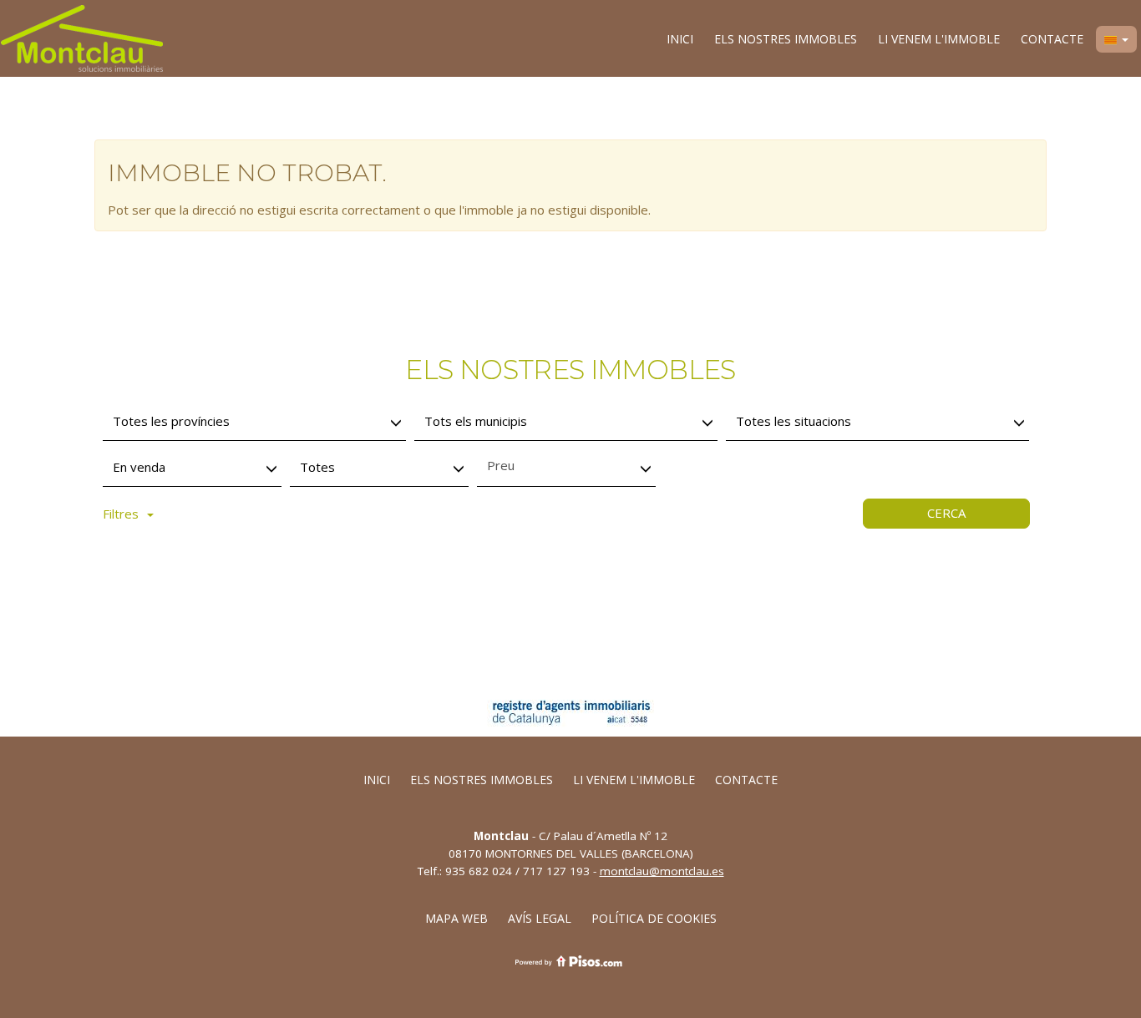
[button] (1116, 39)
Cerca (946, 512)
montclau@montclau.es (662, 871)
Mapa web (456, 918)
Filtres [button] (121, 513)
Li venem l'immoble (939, 39)
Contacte (1052, 39)
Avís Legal (539, 918)
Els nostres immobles (785, 39)
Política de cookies (654, 918)
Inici (680, 39)
